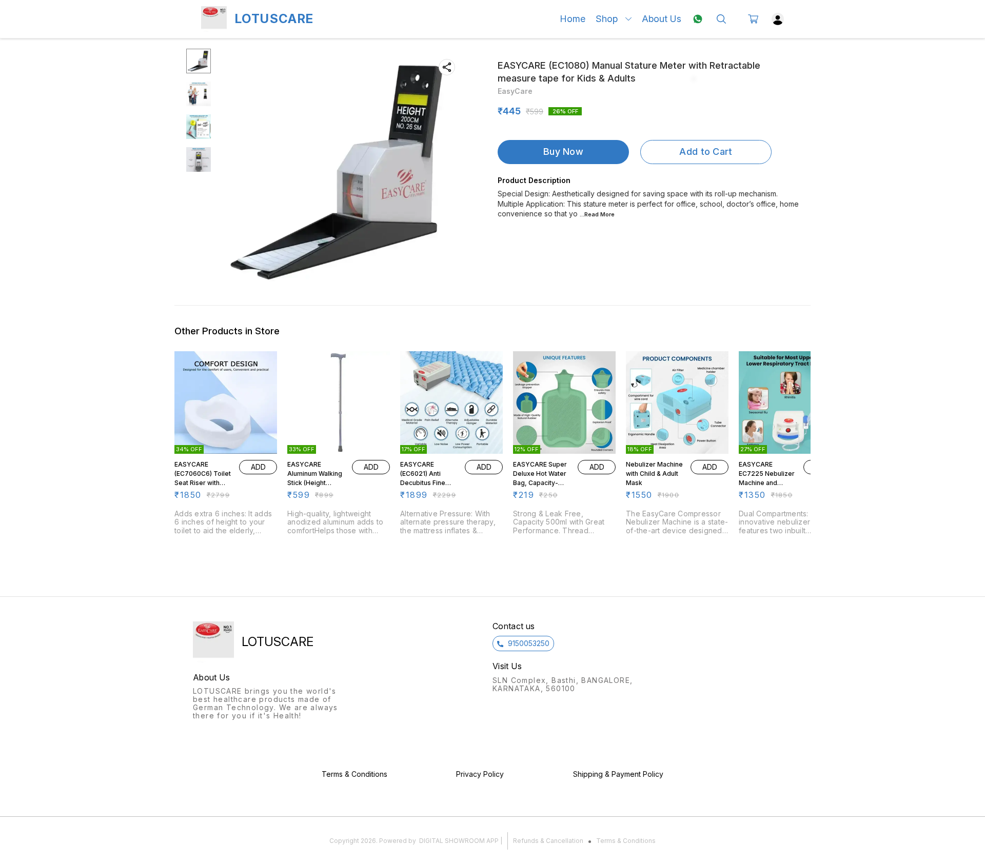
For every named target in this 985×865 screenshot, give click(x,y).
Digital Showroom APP (459, 840)
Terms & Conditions (626, 840)
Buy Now (563, 151)
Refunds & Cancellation (548, 840)
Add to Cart (705, 151)
